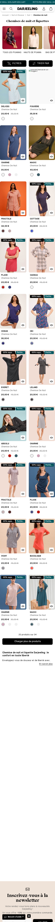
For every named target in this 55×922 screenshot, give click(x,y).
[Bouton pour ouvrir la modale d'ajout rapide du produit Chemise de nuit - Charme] (23, 156)
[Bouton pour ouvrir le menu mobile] (4, 8)
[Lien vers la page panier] (51, 8)
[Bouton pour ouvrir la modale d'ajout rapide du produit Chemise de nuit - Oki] (51, 325)
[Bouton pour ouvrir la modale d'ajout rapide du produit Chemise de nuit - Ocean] (23, 325)
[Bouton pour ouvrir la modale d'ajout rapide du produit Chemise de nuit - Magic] (51, 156)
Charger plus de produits (27, 641)
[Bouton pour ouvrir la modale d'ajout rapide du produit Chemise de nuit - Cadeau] (51, 269)
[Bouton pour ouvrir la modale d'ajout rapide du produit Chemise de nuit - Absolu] (23, 437)
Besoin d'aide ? (15, 917)
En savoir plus (46, 664)
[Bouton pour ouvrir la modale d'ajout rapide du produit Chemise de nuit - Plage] (23, 269)
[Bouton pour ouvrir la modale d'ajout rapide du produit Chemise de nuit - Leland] (51, 381)
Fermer (29, 916)
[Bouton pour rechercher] (11, 8)
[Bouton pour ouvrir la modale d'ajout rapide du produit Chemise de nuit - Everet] (23, 381)
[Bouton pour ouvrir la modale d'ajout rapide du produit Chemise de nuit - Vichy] (23, 550)
